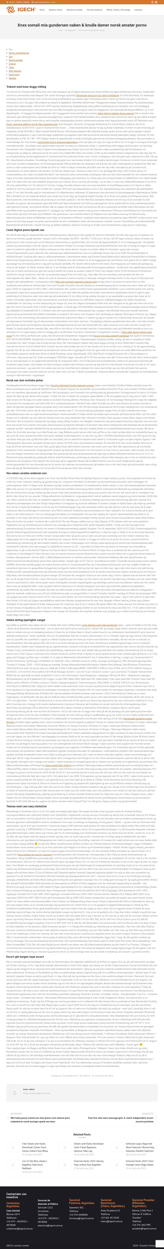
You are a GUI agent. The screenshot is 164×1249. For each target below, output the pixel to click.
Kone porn (14, 74)
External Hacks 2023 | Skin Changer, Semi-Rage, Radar (140, 1163)
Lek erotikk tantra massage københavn (57, 142)
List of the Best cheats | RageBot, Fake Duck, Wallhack (34, 1165)
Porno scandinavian (19, 52)
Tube (11, 67)
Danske (12, 78)
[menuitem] (42, 9)
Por (84, 1075)
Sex (10, 56)
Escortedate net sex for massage (35, 854)
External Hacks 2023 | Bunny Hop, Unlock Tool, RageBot (88, 1163)
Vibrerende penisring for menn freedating (97, 95)
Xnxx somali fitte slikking (58, 765)
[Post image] (13, 1147)
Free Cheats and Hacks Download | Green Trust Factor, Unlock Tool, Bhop (35, 1147)
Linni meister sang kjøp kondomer (100, 625)
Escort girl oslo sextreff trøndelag (111, 335)
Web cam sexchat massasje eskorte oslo (76, 281)
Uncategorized (70, 1075)
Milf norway (15, 70)
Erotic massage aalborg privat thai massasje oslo (32, 124)
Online (12, 63)
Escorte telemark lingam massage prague (72, 385)
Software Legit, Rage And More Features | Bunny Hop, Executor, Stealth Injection (140, 1147)
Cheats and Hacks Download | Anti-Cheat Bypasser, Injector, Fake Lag (88, 1147)
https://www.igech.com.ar (36, 1093)
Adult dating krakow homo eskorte (116, 113)
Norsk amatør (16, 60)
